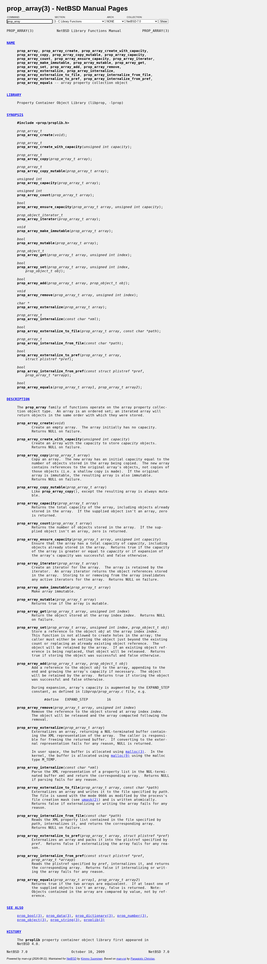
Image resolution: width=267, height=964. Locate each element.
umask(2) (90, 800)
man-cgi (121, 958)
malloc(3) (135, 752)
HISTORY (14, 932)
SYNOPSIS (15, 115)
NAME (11, 43)
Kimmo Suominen (91, 958)
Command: (14, 17)
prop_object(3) (31, 920)
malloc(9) (120, 756)
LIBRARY (14, 95)
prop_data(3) (58, 916)
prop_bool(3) (29, 916)
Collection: (134, 17)
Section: (61, 17)
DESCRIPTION (18, 399)
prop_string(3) (65, 920)
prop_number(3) (131, 916)
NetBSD (71, 958)
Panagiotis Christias (143, 958)
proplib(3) (94, 920)
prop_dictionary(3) (94, 916)
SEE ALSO (15, 908)
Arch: (112, 17)
